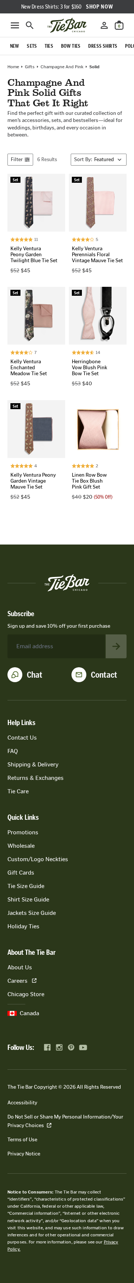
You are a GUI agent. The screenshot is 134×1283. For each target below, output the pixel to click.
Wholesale (21, 845)
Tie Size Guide (25, 886)
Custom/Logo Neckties (37, 859)
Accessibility (22, 1103)
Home (13, 66)
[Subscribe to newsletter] (116, 646)
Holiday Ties (23, 926)
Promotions (22, 832)
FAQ (12, 751)
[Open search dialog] (29, 25)
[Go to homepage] (67, 25)
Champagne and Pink (62, 66)
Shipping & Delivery (32, 764)
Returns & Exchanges (35, 777)
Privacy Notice (23, 1154)
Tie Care (18, 791)
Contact (104, 674)
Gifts (30, 66)
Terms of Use (22, 1139)
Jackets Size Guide (31, 912)
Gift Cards (20, 872)
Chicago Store (25, 994)
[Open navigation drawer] (14, 25)
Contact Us (22, 737)
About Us (19, 967)
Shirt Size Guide (28, 899)
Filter (17, 159)
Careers (17, 980)
